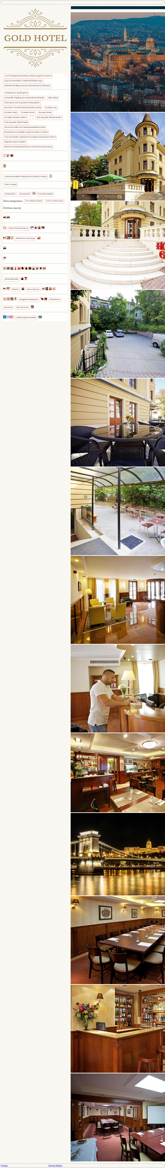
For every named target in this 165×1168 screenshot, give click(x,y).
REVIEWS (143, 2)
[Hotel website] (35, 40)
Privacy (4, 1165)
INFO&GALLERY (62, 2)
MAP (103, 2)
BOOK (21, 2)
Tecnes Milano (55, 1165)
